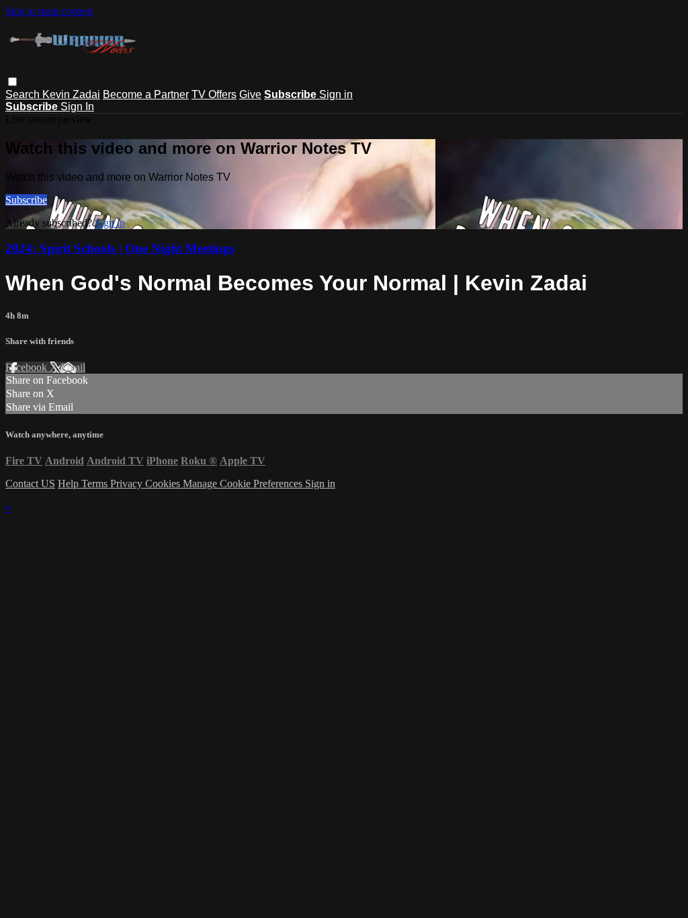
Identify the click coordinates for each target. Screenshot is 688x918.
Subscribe (26, 200)
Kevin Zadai (71, 94)
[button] (12, 81)
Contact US (30, 483)
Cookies (164, 483)
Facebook (27, 367)
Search (23, 94)
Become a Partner (146, 94)
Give (250, 94)
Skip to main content (49, 11)
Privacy (127, 483)
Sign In (77, 106)
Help (69, 483)
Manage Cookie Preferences (244, 483)
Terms (95, 483)
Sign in (336, 94)
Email (72, 367)
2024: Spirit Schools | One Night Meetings (119, 248)
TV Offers (213, 94)
